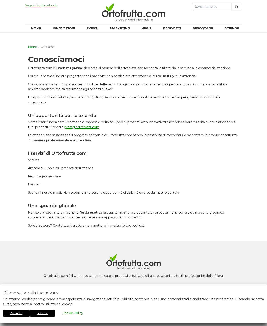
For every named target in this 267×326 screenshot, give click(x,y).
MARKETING (120, 28)
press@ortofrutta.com (81, 127)
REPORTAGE (203, 28)
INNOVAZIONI (64, 28)
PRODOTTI (172, 28)
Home (36, 28)
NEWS (147, 28)
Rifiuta (42, 313)
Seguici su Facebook (41, 5)
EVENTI (93, 28)
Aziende (231, 28)
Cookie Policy (72, 313)
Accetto (16, 313)
